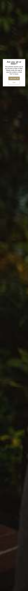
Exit (14, 82)
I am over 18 (14, 78)
